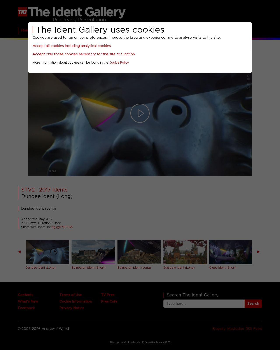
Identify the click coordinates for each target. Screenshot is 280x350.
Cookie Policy (119, 62)
